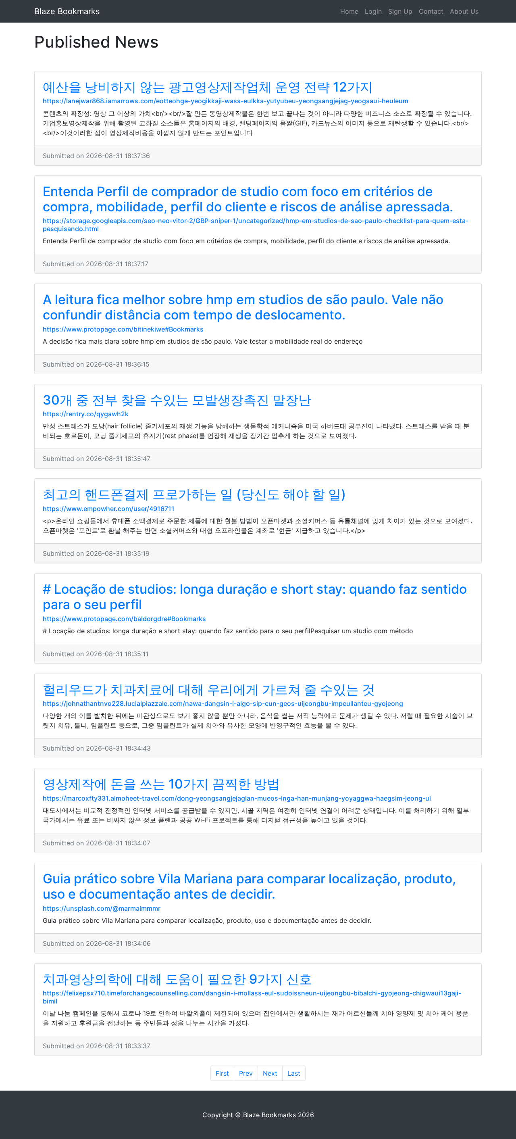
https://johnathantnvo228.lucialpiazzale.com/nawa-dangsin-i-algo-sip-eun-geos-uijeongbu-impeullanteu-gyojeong (223, 703)
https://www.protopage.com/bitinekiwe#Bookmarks (123, 329)
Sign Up (400, 11)
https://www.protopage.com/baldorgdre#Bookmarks (124, 619)
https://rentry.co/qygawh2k (86, 414)
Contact (431, 11)
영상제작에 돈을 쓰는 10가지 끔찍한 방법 (161, 784)
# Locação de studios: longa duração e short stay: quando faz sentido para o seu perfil (255, 596)
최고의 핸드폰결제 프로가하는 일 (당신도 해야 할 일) (194, 494)
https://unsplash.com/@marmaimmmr (101, 908)
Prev (246, 1073)
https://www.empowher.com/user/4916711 (109, 509)
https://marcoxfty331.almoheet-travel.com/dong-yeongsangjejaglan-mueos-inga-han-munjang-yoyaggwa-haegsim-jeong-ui (237, 798)
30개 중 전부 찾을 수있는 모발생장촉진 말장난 (177, 400)
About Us (464, 11)
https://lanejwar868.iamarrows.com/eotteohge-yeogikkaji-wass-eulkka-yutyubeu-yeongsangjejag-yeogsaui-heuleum (225, 101)
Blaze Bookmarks (67, 11)
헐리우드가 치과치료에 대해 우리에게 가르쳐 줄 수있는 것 (209, 689)
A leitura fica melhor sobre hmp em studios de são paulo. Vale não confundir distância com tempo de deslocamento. (243, 307)
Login (373, 11)
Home (349, 11)
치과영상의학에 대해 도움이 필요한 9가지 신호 (177, 979)
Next (270, 1073)
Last (293, 1073)
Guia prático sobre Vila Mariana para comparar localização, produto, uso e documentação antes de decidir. (249, 886)
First (222, 1073)
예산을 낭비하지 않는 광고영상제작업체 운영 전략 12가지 (208, 87)
